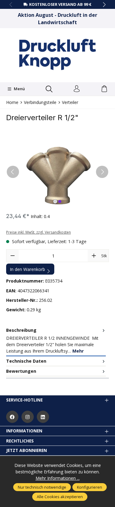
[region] (57, 171)
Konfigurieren (89, 487)
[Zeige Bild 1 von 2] (55, 201)
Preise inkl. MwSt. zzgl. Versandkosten (38, 232)
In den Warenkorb (27, 269)
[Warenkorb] (104, 89)
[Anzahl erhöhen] (94, 256)
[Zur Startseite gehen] (57, 54)
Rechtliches (20, 441)
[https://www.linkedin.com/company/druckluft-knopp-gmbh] (43, 417)
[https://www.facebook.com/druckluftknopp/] (12, 417)
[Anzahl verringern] (12, 256)
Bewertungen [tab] (21, 371)
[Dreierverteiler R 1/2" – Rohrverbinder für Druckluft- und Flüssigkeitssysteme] (57, 171)
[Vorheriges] (13, 172)
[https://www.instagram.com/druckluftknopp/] (27, 417)
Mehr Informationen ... (58, 478)
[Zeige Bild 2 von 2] (59, 201)
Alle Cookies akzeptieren (60, 496)
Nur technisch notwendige (42, 487)
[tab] (56, 340)
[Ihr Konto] (76, 89)
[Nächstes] (102, 172)
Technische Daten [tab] (26, 361)
